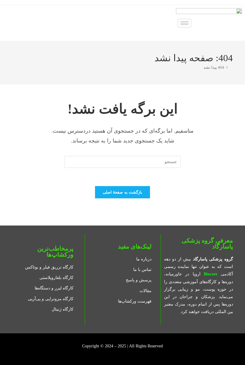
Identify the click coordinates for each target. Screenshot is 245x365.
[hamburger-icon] (184, 23)
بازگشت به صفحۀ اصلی (122, 192)
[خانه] (231, 67)
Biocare (210, 274)
